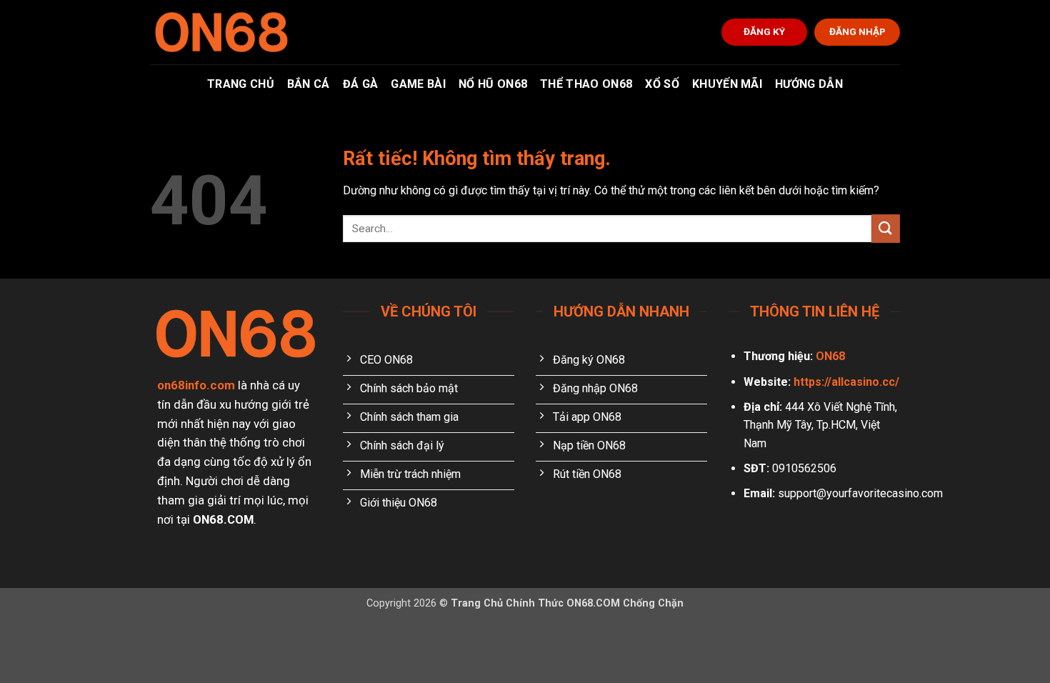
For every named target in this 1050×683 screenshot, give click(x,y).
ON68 (830, 356)
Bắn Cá (308, 84)
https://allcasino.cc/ (846, 382)
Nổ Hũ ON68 (493, 84)
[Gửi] (885, 228)
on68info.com (196, 385)
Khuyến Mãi (727, 84)
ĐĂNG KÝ (764, 31)
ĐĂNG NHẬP (857, 31)
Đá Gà (361, 84)
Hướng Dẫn (809, 84)
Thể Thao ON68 (586, 84)
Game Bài (418, 84)
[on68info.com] (221, 32)
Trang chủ (240, 84)
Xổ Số (662, 84)
